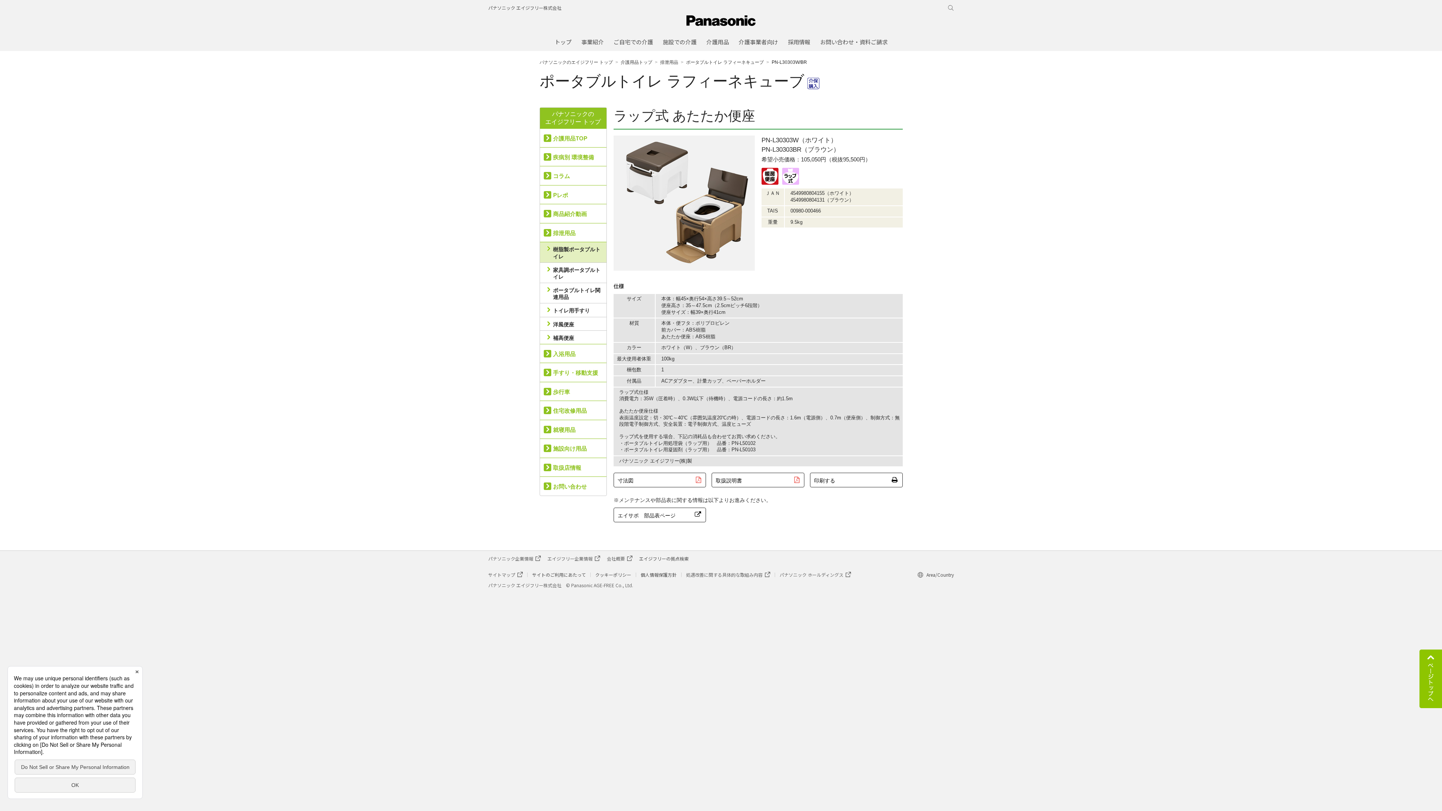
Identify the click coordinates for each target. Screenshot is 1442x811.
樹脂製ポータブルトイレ (576, 252)
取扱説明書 (729, 481)
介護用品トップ (636, 62)
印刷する (824, 481)
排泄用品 (669, 62)
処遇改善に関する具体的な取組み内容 (724, 574)
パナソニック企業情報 (510, 558)
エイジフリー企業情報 (570, 558)
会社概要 (616, 558)
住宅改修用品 (570, 410)
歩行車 (561, 392)
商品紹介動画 (570, 214)
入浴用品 (564, 354)
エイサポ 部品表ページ (647, 516)
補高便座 (563, 338)
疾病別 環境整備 (573, 157)
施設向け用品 (570, 448)
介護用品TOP (570, 138)
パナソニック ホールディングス (811, 574)
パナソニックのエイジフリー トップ (576, 62)
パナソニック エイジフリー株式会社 (524, 8)
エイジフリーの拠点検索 (664, 558)
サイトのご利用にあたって (559, 574)
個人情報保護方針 (659, 574)
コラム (561, 176)
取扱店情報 (567, 467)
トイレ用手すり (571, 311)
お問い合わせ (570, 486)
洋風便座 (563, 324)
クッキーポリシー (613, 574)
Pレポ (560, 195)
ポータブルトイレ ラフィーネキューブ (725, 62)
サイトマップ (501, 574)
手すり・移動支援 (575, 372)
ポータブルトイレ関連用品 (576, 293)
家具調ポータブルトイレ (576, 273)
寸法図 (626, 481)
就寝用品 (564, 430)
